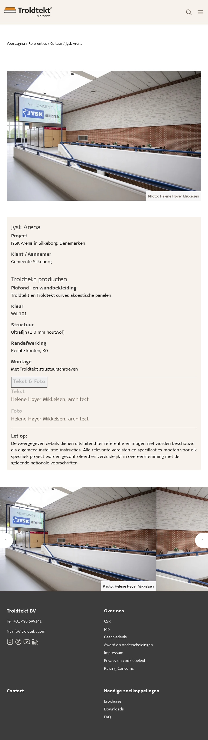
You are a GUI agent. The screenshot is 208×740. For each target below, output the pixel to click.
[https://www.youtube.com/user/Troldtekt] (27, 641)
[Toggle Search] (188, 12)
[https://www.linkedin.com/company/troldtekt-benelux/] (35, 641)
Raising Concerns (119, 668)
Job (107, 628)
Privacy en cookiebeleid (124, 660)
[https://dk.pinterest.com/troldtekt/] (18, 641)
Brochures (113, 701)
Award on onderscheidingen (128, 644)
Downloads (114, 709)
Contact (15, 690)
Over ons (114, 610)
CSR (107, 621)
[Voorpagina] (28, 12)
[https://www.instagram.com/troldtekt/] (10, 641)
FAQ (107, 716)
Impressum (113, 652)
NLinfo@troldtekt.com (26, 631)
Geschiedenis (115, 636)
